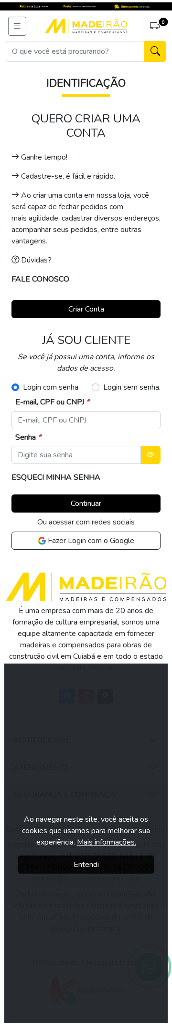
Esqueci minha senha (55, 477)
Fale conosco (40, 279)
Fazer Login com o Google (90, 540)
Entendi (86, 864)
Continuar (86, 503)
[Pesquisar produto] (155, 51)
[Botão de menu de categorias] (17, 26)
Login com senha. (51, 387)
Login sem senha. (132, 387)
